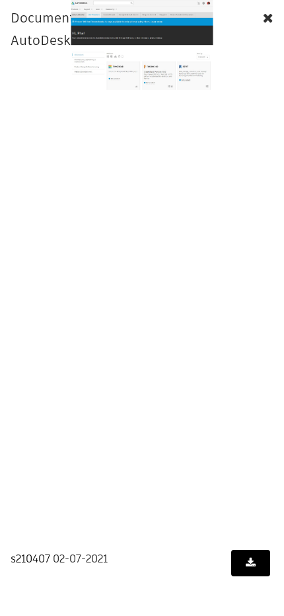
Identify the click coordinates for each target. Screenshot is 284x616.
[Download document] (250, 563)
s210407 (30, 558)
